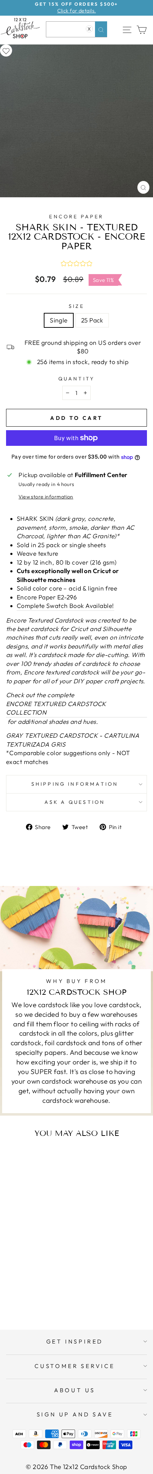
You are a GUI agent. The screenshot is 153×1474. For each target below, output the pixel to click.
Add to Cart (47, 1296)
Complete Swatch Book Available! (65, 606)
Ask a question (74, 802)
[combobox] (76, 29)
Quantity (76, 378)
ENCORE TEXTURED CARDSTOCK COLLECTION (56, 708)
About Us (74, 1390)
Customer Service (75, 1365)
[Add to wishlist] (6, 50)
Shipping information (74, 784)
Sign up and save (75, 1414)
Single (59, 320)
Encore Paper (76, 216)
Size (76, 306)
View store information (46, 496)
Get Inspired (75, 1341)
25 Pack (92, 320)
